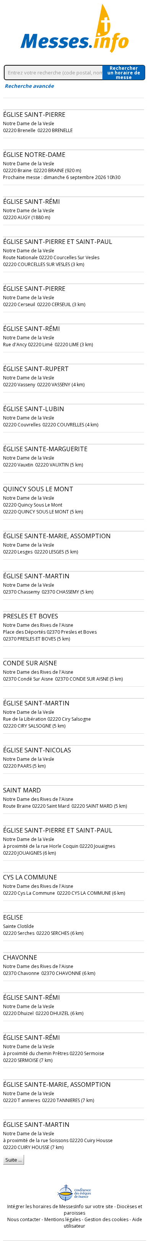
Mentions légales (62, 1219)
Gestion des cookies (106, 1219)
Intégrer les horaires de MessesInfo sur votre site (60, 1206)
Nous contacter (23, 1219)
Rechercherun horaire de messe (123, 72)
